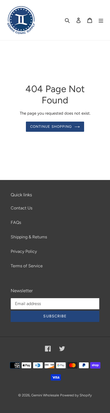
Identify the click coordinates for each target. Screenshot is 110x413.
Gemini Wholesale (45, 395)
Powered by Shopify (76, 395)
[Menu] (101, 20)
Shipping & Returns (29, 236)
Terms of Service (27, 265)
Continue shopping (51, 127)
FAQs (16, 222)
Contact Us (21, 208)
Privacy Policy (24, 251)
